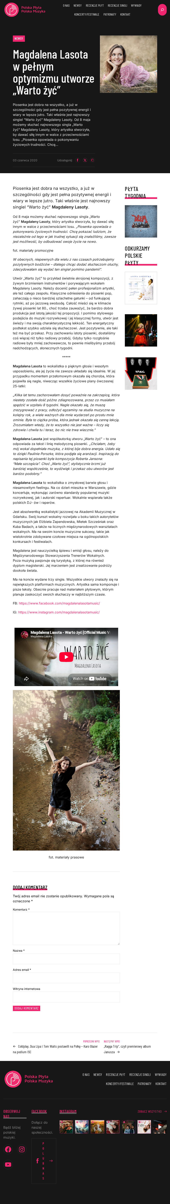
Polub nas (43, 1160)
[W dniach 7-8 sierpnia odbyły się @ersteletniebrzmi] (159, 1127)
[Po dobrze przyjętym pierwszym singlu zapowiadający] (66, 1127)
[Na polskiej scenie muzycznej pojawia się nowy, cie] (113, 1127)
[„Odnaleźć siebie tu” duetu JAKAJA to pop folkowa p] (97, 1127)
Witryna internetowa (26, 989)
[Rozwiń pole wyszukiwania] (162, 10)
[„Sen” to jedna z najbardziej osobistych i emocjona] (82, 1127)
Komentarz (21, 909)
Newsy (19, 38)
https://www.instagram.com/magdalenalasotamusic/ (58, 612)
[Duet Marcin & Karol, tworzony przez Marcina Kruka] (128, 1127)
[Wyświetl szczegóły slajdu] (141, 330)
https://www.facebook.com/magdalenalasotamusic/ (59, 603)
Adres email (22, 969)
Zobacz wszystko (150, 1111)
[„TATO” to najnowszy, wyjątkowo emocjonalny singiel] (144, 1127)
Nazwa (19, 950)
